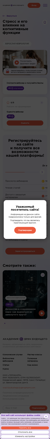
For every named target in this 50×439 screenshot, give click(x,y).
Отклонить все (25, 432)
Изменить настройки (25, 436)
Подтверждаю (25, 230)
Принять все (25, 428)
